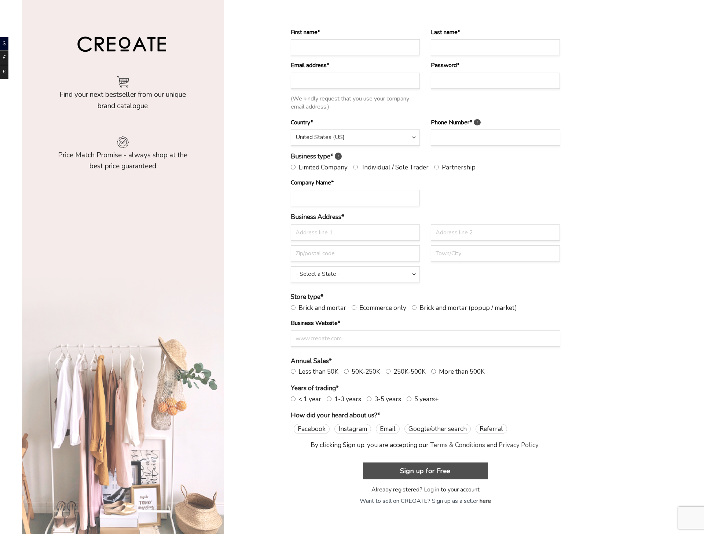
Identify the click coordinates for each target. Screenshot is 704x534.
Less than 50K (317, 371)
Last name (445, 32)
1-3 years (346, 399)
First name (305, 32)
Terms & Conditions (457, 445)
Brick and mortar (321, 308)
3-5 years (386, 399)
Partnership (457, 167)
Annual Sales (311, 361)
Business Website (315, 323)
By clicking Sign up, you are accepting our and (425, 445)
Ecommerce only (381, 308)
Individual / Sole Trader (393, 167)
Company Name (312, 183)
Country (302, 122)
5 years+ (425, 399)
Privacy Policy (519, 445)
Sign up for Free (425, 470)
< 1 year (308, 399)
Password (445, 65)
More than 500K (460, 371)
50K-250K (364, 371)
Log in (431, 490)
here (485, 501)
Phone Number (454, 122)
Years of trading (315, 388)
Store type (307, 297)
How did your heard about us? (335, 415)
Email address (310, 65)
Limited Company (322, 167)
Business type (315, 156)
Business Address (317, 217)
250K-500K (408, 371)
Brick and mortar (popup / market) (467, 308)
